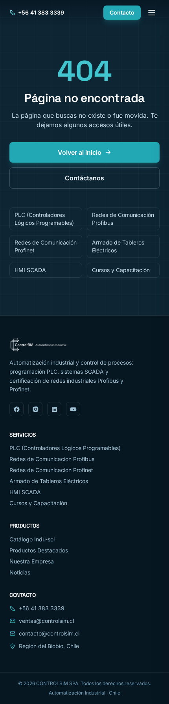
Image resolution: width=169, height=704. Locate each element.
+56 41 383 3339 (41, 12)
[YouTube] (73, 409)
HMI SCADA (30, 270)
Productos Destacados (38, 550)
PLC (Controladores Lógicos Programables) (44, 218)
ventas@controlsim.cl (46, 620)
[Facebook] (16, 409)
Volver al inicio (79, 152)
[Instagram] (35, 409)
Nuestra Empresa (31, 561)
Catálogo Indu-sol (32, 539)
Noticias (19, 572)
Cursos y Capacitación (121, 270)
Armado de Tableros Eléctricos (118, 246)
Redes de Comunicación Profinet (46, 246)
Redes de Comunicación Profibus (123, 218)
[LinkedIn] (54, 409)
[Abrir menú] (152, 12)
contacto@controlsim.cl (49, 633)
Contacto (122, 12)
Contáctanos (84, 178)
